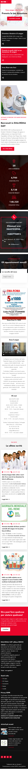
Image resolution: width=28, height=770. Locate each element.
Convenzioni (5, 684)
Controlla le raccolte (14, 18)
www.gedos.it (8, 670)
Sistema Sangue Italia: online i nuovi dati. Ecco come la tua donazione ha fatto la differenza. (13, 477)
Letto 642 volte (16, 575)
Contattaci (5, 629)
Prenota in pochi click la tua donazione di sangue (12, 51)
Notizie (4, 686)
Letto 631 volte (16, 472)
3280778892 (14, 234)
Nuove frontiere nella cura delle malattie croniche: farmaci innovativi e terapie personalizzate (15, 730)
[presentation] (1, 24)
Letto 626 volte (16, 524)
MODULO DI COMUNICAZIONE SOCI (11, 716)
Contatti (4, 689)
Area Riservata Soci (9, 67)
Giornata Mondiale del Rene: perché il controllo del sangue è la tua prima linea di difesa (13, 529)
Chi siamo (4, 678)
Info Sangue (5, 681)
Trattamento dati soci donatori (14, 764)
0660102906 (13, 229)
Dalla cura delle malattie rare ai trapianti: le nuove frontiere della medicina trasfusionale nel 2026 (12, 580)
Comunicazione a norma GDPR (10, 766)
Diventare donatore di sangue (12, 33)
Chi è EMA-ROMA (7, 149)
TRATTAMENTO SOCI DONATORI (10, 718)
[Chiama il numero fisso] (14, 217)
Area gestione (22, 766)
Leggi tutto (5, 499)
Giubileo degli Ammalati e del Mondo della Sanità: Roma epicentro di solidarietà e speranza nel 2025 (15, 742)
